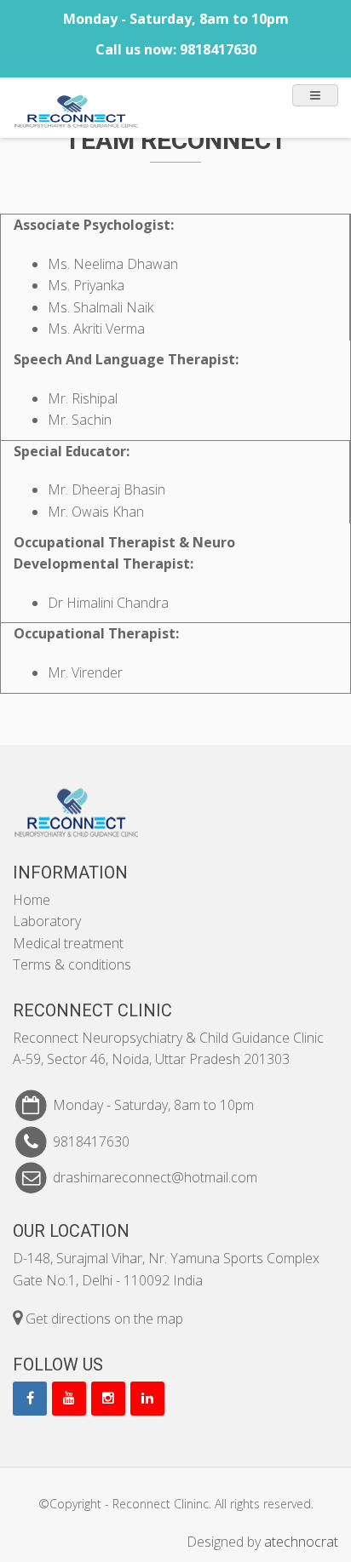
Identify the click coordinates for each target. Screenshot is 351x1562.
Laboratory (47, 921)
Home (31, 899)
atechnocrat (301, 1541)
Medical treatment (68, 943)
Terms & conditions (72, 964)
